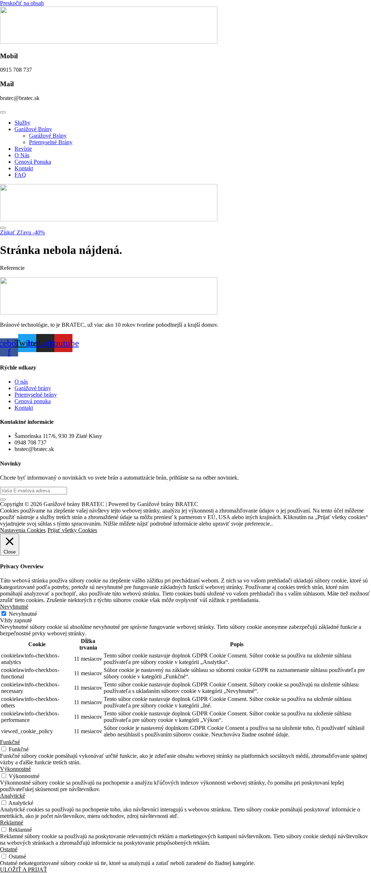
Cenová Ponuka (32, 162)
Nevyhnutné (23, 614)
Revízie (23, 149)
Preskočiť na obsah (22, 3)
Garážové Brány (33, 129)
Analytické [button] (12, 796)
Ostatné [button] (8, 849)
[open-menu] (3, 112)
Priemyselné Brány (50, 142)
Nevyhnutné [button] (14, 606)
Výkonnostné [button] (15, 769)
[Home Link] (108, 219)
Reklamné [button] (11, 822)
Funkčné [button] (10, 742)
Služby (22, 123)
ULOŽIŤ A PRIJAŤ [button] (23, 869)
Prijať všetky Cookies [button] (72, 530)
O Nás (21, 155)
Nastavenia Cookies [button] (23, 530)
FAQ (20, 175)
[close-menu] (3, 228)
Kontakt (23, 168)
